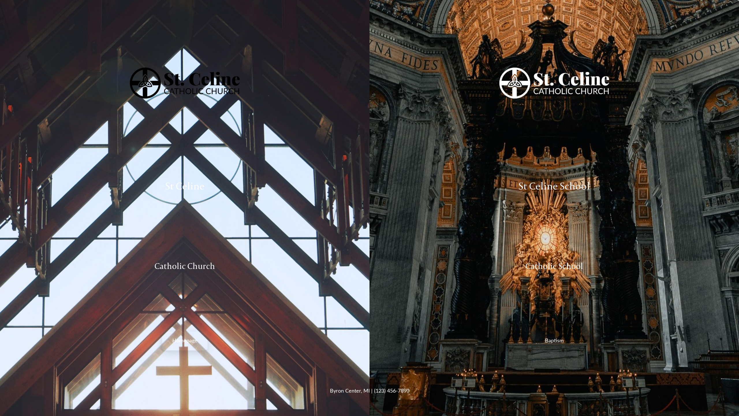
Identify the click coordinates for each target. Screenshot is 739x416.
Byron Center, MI (350, 391)
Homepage (184, 340)
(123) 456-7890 (391, 391)
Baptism (554, 340)
